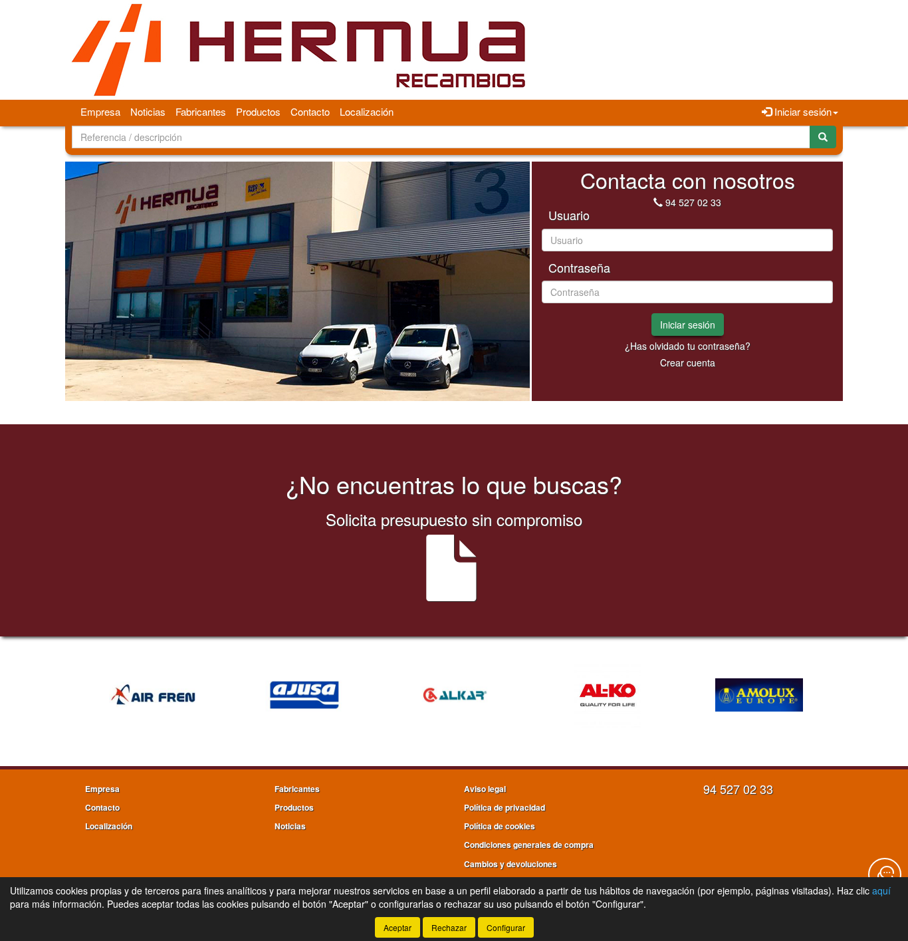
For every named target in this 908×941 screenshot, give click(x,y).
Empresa (100, 111)
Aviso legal (485, 789)
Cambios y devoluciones (510, 864)
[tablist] (297, 281)
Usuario (569, 215)
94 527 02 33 (693, 202)
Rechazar (449, 927)
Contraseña (579, 268)
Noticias (148, 111)
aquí (881, 890)
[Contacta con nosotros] (884, 874)
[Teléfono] (658, 202)
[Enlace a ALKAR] (456, 695)
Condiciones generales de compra (529, 845)
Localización (367, 111)
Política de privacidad (504, 807)
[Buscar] (823, 137)
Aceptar (397, 927)
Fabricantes (200, 111)
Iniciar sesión (687, 324)
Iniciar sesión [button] (802, 111)
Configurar (506, 927)
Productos (258, 111)
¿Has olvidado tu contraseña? (687, 345)
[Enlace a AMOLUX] (759, 695)
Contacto (310, 111)
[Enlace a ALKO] (607, 695)
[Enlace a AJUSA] (304, 695)
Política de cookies (499, 826)
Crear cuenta (687, 362)
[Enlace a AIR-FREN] (152, 695)
